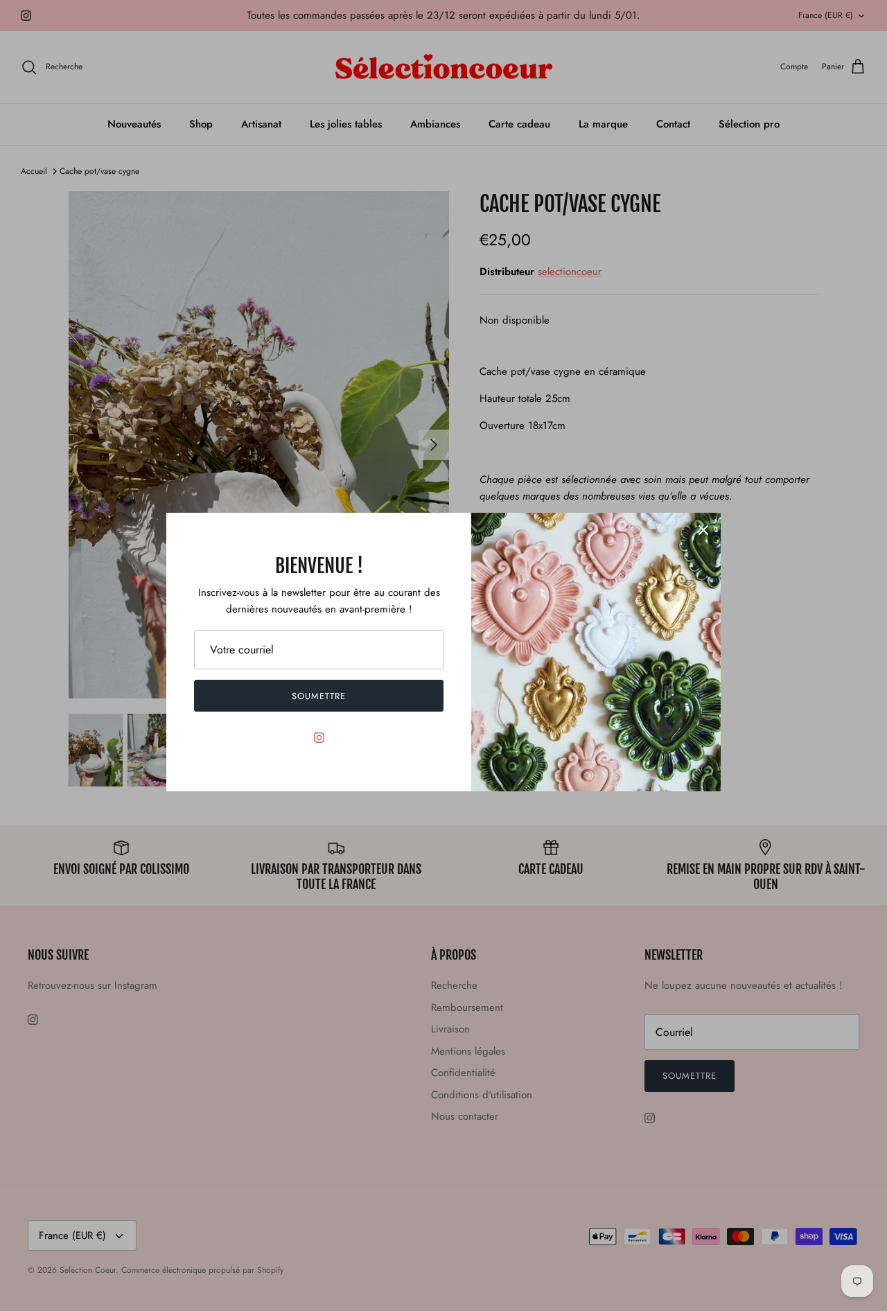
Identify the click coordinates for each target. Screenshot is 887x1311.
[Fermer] (703, 530)
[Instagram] (319, 737)
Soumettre (319, 696)
